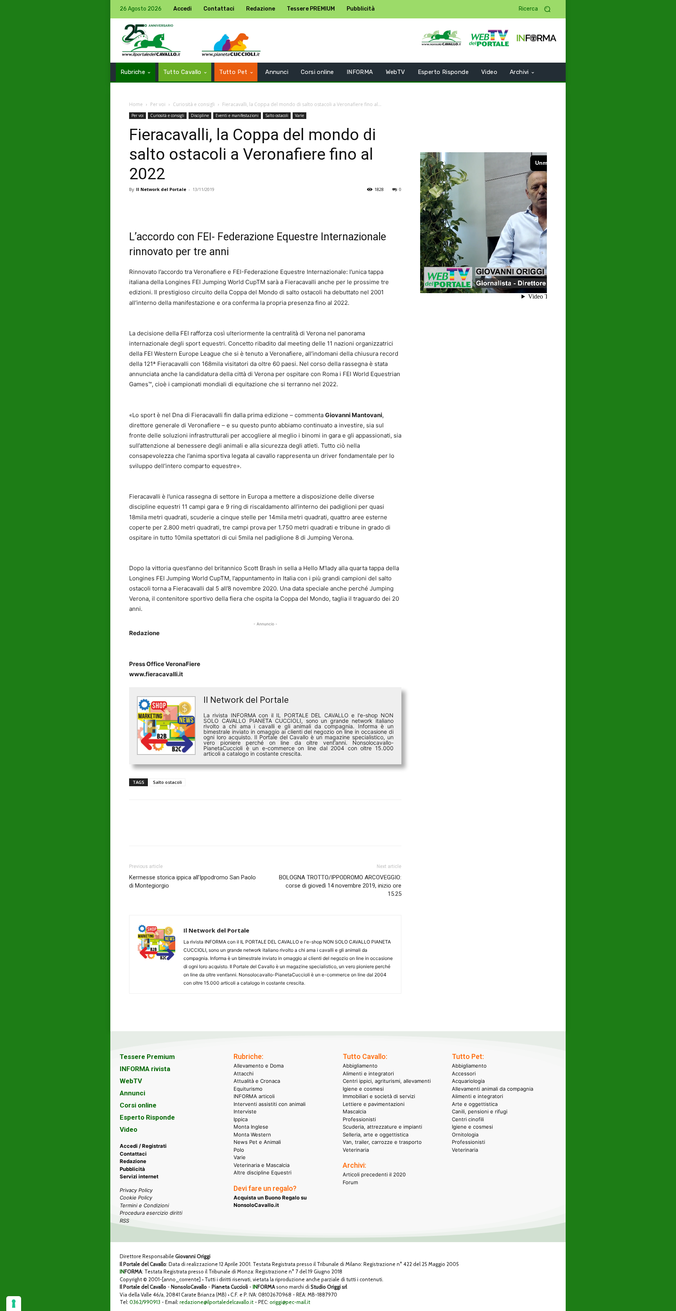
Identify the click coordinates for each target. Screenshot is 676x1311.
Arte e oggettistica (475, 1103)
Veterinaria (356, 1149)
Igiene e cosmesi (363, 1088)
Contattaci (133, 1153)
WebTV (131, 1081)
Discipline (200, 115)
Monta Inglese (251, 1127)
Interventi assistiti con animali (270, 1103)
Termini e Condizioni (144, 1205)
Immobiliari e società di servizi (379, 1096)
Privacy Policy (136, 1190)
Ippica (241, 1119)
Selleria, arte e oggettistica (375, 1134)
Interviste (245, 1111)
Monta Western (252, 1134)
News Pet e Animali (257, 1142)
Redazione (133, 1161)
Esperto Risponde (147, 1117)
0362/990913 (144, 1302)
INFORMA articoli (254, 1096)
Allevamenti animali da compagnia (492, 1088)
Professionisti (359, 1119)
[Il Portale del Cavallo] (151, 40)
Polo (239, 1149)
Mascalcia (354, 1111)
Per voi (157, 104)
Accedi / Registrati (143, 1146)
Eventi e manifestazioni (237, 115)
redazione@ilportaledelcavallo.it (217, 1302)
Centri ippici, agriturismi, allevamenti (387, 1081)
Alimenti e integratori (368, 1073)
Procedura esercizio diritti (151, 1213)
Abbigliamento (360, 1065)
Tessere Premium (147, 1057)
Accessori (464, 1073)
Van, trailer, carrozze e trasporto (382, 1142)
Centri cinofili (468, 1119)
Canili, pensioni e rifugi (479, 1111)
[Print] (227, 207)
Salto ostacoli (276, 115)
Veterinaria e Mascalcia (261, 1165)
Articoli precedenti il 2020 (374, 1174)
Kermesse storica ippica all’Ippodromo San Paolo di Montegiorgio (192, 881)
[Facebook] (137, 207)
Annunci (132, 1093)
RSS (124, 1220)
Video (128, 1129)
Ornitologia (465, 1134)
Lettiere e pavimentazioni (374, 1103)
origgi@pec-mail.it (290, 1302)
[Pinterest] (173, 207)
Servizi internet (139, 1176)
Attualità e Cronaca (257, 1081)
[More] (245, 207)
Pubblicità (132, 1168)
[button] (537, 9)
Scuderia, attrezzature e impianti (382, 1127)
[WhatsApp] (191, 207)
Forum (350, 1182)
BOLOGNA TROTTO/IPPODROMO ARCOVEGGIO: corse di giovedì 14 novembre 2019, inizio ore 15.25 (340, 885)
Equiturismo (248, 1088)
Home (136, 104)
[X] (155, 207)
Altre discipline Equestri (262, 1172)
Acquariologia (468, 1081)
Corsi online (138, 1105)
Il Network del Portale (161, 189)
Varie (299, 115)
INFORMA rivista (145, 1069)
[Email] (209, 207)
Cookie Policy (136, 1197)
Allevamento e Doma (259, 1065)
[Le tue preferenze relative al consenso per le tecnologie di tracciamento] (13, 1303)
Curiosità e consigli (194, 104)
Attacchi (244, 1073)
